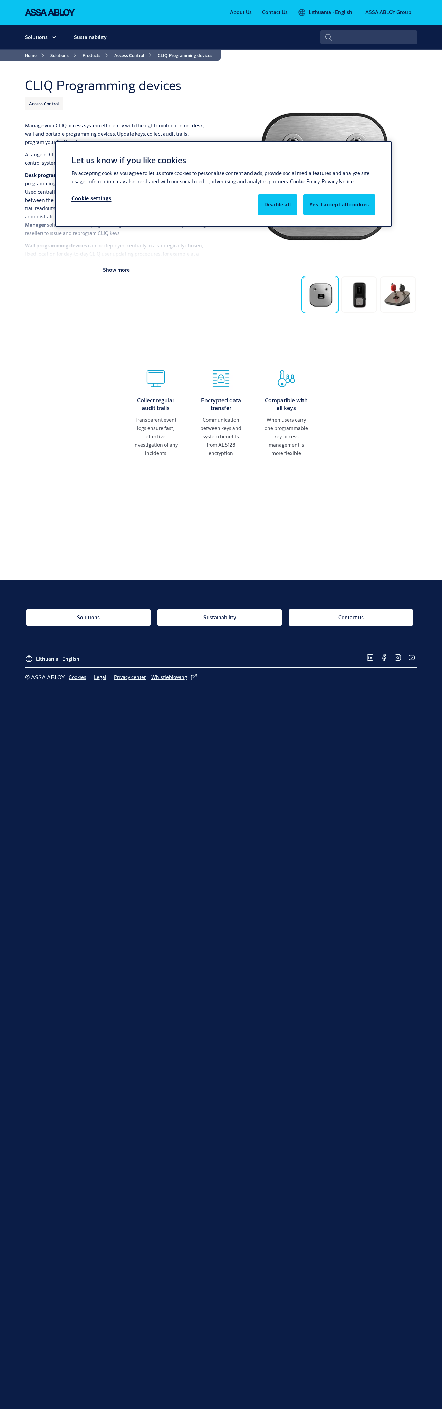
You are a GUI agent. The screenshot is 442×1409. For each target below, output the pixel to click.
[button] (53, 37)
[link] (241, 12)
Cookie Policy (305, 181)
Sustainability (90, 37)
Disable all (277, 204)
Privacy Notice (337, 181)
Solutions (36, 37)
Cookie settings (91, 198)
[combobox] (368, 37)
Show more (116, 269)
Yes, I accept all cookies (339, 204)
